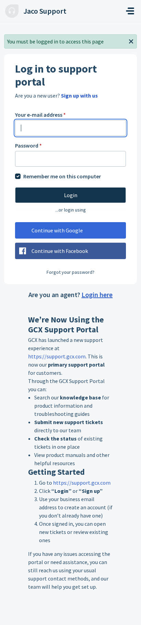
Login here (97, 294)
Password (28, 145)
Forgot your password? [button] (70, 272)
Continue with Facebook (59, 250)
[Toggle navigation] (130, 11)
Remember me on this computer (62, 176)
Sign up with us (79, 95)
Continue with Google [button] (57, 230)
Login (70, 195)
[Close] (131, 41)
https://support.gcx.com (57, 356)
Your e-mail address (40, 114)
